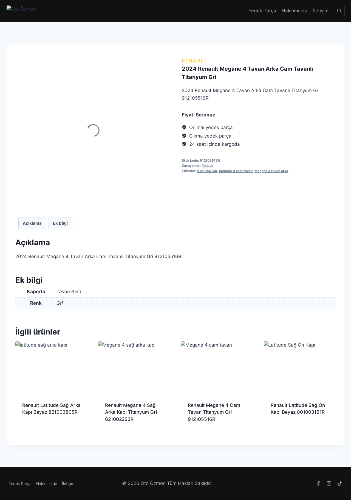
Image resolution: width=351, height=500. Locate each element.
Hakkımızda (294, 10)
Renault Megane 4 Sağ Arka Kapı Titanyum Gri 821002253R (131, 412)
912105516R (207, 171)
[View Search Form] (339, 11)
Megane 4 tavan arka (271, 171)
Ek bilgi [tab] (60, 223)
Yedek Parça (262, 10)
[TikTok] (339, 483)
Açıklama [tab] (32, 223)
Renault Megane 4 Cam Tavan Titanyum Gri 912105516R (214, 412)
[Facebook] (318, 483)
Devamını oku (37, 430)
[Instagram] (329, 483)
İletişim (321, 10)
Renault (194, 61)
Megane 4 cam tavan (236, 171)
